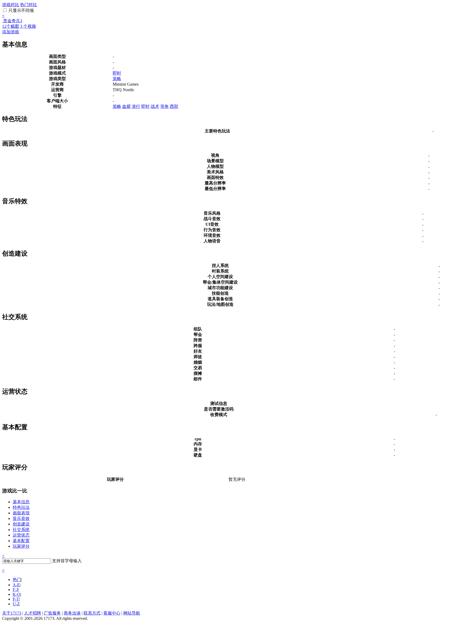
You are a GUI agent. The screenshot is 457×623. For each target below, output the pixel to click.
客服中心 (111, 613)
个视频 (28, 26)
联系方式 (92, 613)
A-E (16, 585)
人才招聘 (32, 613)
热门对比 (28, 4)
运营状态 (21, 535)
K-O (16, 594)
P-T (16, 599)
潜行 (136, 106)
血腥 (126, 106)
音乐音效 (21, 518)
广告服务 (52, 613)
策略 (117, 78)
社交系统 (21, 529)
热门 (17, 579)
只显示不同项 (20, 10)
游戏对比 (10, 4)
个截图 (10, 26)
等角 (164, 106)
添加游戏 (10, 32)
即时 (117, 73)
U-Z (16, 604)
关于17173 (11, 613)
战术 (155, 106)
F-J (15, 589)
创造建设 (21, 524)
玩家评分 (21, 546)
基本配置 (21, 540)
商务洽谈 (72, 613)
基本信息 (21, 502)
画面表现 (21, 513)
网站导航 (131, 613)
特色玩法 (21, 507)
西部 (174, 106)
